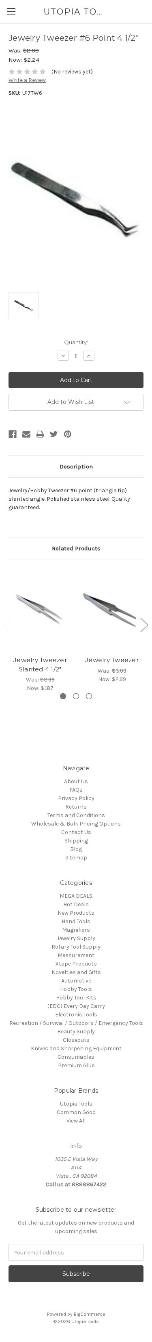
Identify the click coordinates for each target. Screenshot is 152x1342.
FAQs (76, 789)
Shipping (76, 840)
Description (76, 466)
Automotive (76, 980)
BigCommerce (89, 1314)
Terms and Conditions (76, 815)
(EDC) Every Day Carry (76, 1006)
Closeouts (76, 1040)
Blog (76, 849)
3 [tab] (89, 696)
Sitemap (76, 857)
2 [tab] (76, 696)
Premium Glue (76, 1065)
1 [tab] (63, 696)
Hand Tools (76, 921)
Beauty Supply (76, 1031)
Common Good (76, 1112)
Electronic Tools (76, 1014)
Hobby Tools (76, 989)
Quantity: (76, 342)
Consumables (76, 1057)
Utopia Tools (76, 1103)
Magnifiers (76, 929)
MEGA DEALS (76, 896)
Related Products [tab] (76, 548)
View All (76, 1120)
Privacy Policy (76, 798)
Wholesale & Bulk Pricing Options (76, 823)
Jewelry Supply (76, 938)
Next (144, 624)
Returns (76, 806)
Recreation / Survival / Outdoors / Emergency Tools (76, 1023)
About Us (76, 781)
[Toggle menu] (11, 11)
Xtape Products (76, 963)
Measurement (76, 955)
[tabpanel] (40, 631)
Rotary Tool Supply (76, 946)
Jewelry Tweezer (112, 660)
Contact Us (76, 832)
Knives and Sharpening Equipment (76, 1048)
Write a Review (27, 80)
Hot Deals (76, 904)
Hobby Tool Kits (76, 997)
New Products (76, 912)
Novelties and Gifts (76, 972)
